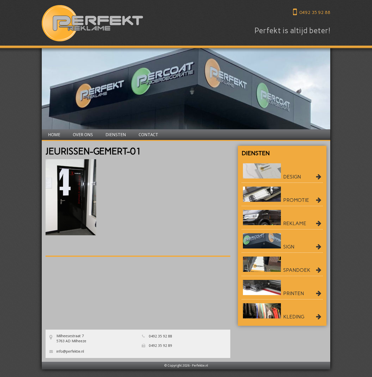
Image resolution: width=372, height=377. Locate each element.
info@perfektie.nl (69, 351)
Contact (148, 134)
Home (54, 134)
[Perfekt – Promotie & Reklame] (92, 23)
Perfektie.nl (200, 365)
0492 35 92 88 (314, 12)
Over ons (83, 134)
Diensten (116, 134)
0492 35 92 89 (160, 345)
